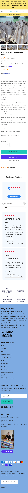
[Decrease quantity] (3, 145)
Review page (4, 363)
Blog (2, 346)
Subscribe (7, 402)
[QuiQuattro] (14, 11)
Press (2, 360)
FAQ (2, 351)
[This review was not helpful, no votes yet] (21, 243)
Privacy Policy (5, 369)
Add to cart (14, 152)
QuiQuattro (6, 73)
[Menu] (1, 11)
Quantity (3, 141)
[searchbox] (13, 203)
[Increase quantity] (12, 145)
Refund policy (5, 366)
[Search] (5, 11)
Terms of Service (6, 357)
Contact (3, 348)
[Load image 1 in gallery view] (14, 30)
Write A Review (14, 196)
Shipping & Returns (7, 372)
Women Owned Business (8, 378)
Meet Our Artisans (6, 354)
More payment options (14, 160)
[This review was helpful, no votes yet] (18, 243)
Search (3, 375)
